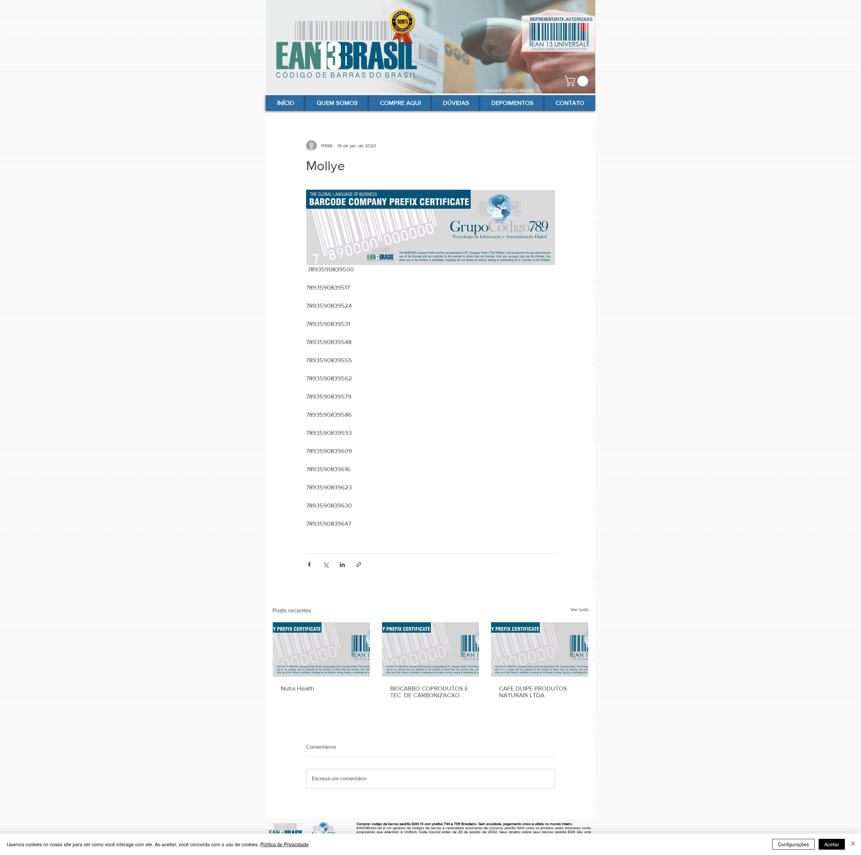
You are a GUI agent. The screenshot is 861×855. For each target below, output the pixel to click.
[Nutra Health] (321, 649)
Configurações (793, 844)
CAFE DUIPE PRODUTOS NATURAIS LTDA (533, 692)
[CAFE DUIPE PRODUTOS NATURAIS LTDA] (539, 649)
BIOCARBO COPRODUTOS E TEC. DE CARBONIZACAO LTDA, (429, 692)
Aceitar (831, 844)
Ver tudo (579, 609)
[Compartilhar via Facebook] (309, 564)
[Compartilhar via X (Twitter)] (326, 564)
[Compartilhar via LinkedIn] (342, 564)
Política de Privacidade (284, 844)
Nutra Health (297, 688)
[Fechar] (853, 844)
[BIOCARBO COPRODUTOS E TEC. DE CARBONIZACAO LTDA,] (430, 649)
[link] (577, 81)
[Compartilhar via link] (358, 564)
